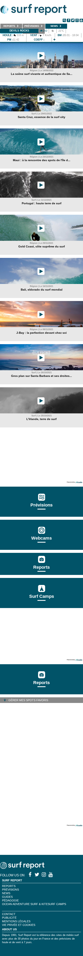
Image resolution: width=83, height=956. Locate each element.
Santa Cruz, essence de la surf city (41, 117)
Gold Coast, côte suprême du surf (41, 246)
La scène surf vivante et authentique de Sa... (41, 73)
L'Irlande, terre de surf (41, 419)
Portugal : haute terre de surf (41, 203)
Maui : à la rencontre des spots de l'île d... (41, 160)
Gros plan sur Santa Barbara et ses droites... (41, 375)
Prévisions (10, 889)
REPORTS (9, 886)
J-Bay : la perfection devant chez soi (41, 332)
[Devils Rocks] (54, 39)
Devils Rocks (19, 30)
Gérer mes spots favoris (28, 700)
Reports (41, 567)
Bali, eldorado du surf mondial (41, 289)
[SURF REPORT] (22, 868)
